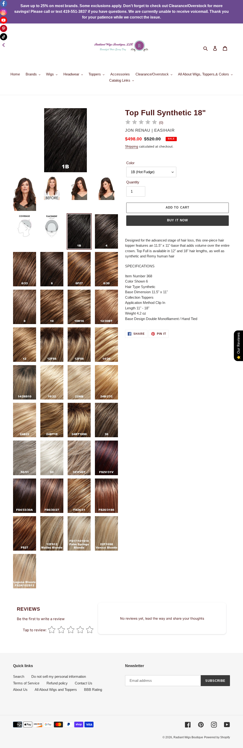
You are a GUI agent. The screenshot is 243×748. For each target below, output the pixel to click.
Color (130, 163)
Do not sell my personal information (58, 676)
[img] (141, 122)
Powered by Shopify (217, 737)
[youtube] (3, 20)
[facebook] (3, 3)
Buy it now (177, 220)
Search (18, 676)
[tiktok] (3, 36)
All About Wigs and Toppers (56, 690)
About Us (20, 690)
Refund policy (57, 683)
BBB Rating (93, 690)
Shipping (131, 146)
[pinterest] (3, 28)
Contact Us (83, 683)
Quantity (132, 182)
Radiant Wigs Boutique (188, 737)
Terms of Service (26, 683)
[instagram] (3, 11)
